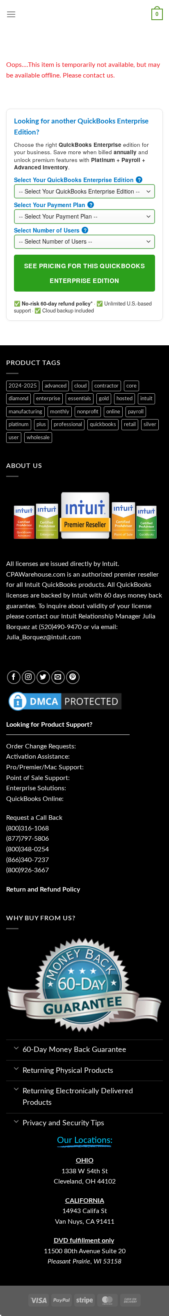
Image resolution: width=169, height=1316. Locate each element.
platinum (19, 424)
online (113, 411)
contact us (98, 75)
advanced (55, 385)
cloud (80, 385)
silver (150, 424)
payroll (136, 411)
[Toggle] (16, 1047)
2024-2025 (23, 385)
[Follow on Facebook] (14, 677)
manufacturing (25, 411)
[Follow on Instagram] (28, 677)
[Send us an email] (58, 677)
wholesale (38, 437)
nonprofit (87, 411)
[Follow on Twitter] (43, 677)
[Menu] (11, 14)
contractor (106, 385)
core (131, 385)
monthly (59, 411)
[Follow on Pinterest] (73, 677)
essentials (79, 398)
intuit (146, 398)
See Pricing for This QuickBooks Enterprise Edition (84, 273)
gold (104, 398)
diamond (18, 398)
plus (41, 424)
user (14, 437)
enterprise (48, 398)
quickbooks (103, 424)
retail (130, 424)
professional (68, 424)
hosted (124, 398)
